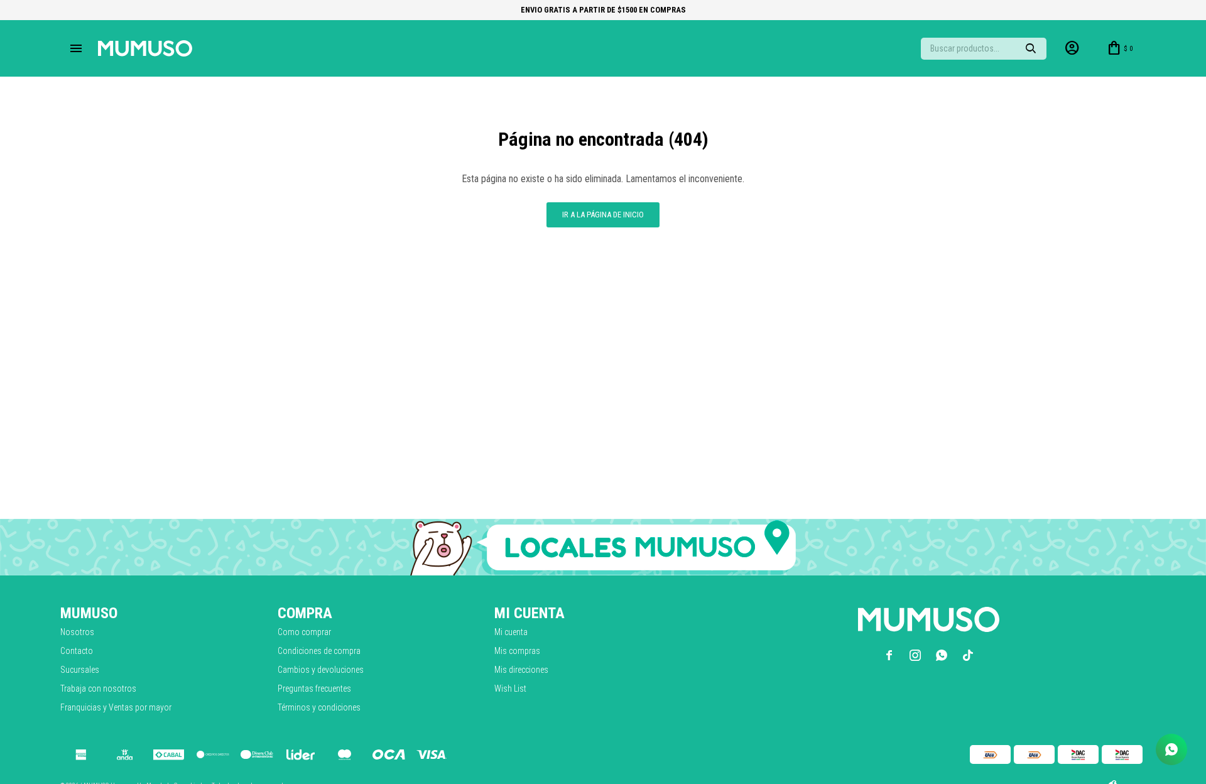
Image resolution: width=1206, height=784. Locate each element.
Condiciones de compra (319, 651)
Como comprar (304, 632)
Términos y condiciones (319, 707)
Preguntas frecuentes (314, 688)
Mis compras (517, 651)
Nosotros (77, 632)
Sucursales (79, 670)
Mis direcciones (521, 670)
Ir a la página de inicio (603, 214)
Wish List (510, 688)
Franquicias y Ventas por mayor (115, 707)
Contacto (76, 651)
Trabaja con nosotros (98, 688)
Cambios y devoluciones (321, 670)
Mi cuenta (511, 632)
